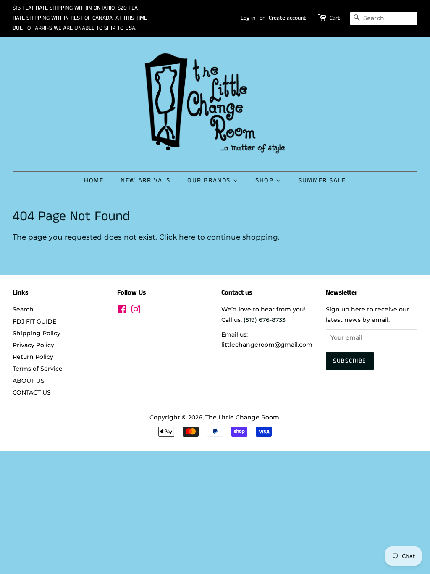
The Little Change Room (242, 417)
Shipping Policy (36, 333)
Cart (335, 18)
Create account (287, 18)
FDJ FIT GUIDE (34, 321)
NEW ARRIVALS (145, 180)
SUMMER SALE (322, 180)
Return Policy (33, 357)
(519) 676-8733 (265, 320)
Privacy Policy (33, 345)
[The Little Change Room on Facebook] (122, 311)
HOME (93, 180)
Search (23, 309)
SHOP (265, 180)
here (187, 237)
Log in (248, 18)
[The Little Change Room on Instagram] (135, 311)
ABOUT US (29, 380)
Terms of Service (38, 368)
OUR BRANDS (210, 180)
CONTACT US (32, 392)
